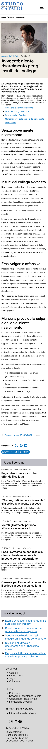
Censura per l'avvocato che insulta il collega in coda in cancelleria (23, 584)
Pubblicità (14, 693)
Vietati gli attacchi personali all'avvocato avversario (19, 526)
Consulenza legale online (23, 698)
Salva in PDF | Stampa (15, 451)
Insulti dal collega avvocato (17, 111)
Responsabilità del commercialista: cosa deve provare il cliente (25, 655)
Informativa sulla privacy (22, 713)
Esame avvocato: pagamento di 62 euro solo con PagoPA (25, 622)
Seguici (13, 678)
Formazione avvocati (20, 701)
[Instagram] (10, 721)
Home (3, 17)
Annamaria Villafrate (10, 56)
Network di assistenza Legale (25, 695)
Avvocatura (20, 17)
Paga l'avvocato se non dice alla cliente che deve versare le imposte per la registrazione (22, 555)
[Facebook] (21, 445)
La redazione (16, 675)
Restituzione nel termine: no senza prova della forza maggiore (25, 629)
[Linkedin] (25, 445)
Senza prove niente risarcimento (19, 108)
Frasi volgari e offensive (15, 115)
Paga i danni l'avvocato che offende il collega (19, 475)
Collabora (14, 681)
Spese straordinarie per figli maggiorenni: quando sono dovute (25, 637)
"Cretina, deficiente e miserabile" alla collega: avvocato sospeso (23, 502)
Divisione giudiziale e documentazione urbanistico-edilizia (22, 646)
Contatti (13, 672)
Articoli (11, 17)
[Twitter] (16, 445)
